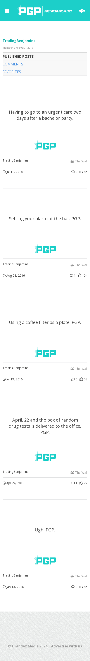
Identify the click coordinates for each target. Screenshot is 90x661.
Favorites (12, 71)
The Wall (80, 161)
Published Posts (18, 56)
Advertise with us (66, 646)
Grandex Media (25, 646)
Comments (13, 64)
